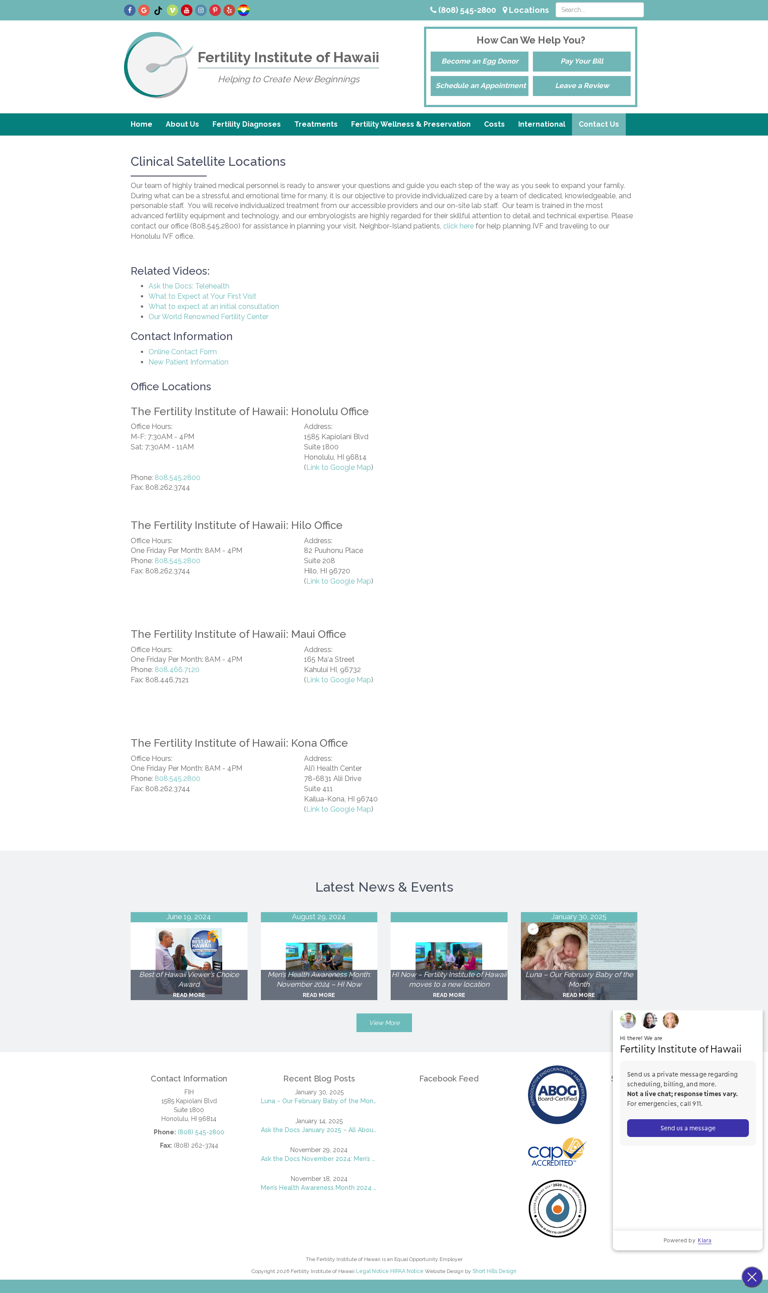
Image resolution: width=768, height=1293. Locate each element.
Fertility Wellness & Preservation (411, 124)
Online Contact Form (182, 352)
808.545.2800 (177, 477)
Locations (528, 10)
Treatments (316, 124)
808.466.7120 (177, 669)
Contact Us (599, 124)
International (541, 124)
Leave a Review (582, 85)
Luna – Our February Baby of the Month (319, 1101)
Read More (189, 995)
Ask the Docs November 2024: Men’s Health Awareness (319, 1158)
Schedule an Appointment (481, 85)
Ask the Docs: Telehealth (188, 286)
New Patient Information (188, 362)
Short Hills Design (494, 1271)
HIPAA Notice (407, 1271)
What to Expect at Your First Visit (202, 296)
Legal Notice (372, 1271)
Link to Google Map (338, 467)
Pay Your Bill (581, 61)
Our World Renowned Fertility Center (208, 316)
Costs (494, 124)
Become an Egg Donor (479, 61)
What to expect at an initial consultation (213, 306)
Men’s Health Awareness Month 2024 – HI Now (319, 1187)
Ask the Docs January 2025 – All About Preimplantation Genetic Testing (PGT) (319, 1129)
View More (384, 1022)
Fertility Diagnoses (246, 124)
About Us (182, 124)
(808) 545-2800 (466, 10)
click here (458, 226)
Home (141, 124)
